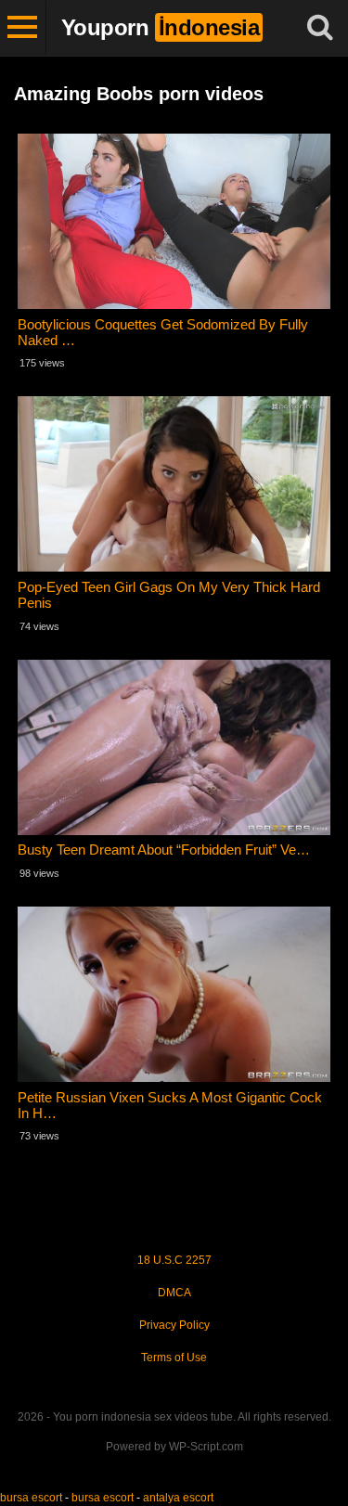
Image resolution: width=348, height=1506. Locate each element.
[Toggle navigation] (23, 28)
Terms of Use (174, 1357)
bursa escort (31, 1497)
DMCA (174, 1292)
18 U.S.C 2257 (174, 1260)
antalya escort (178, 1497)
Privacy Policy (174, 1325)
